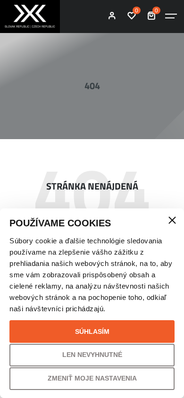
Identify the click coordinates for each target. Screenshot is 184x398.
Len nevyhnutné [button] (92, 354)
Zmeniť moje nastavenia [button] (92, 378)
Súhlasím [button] (92, 331)
